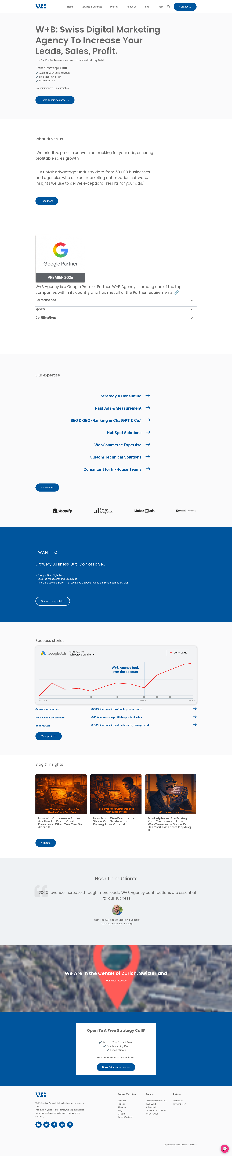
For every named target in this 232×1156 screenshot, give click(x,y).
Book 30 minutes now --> (55, 100)
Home (70, 6)
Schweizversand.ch (47, 709)
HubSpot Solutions (124, 432)
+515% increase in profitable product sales (116, 717)
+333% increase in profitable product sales (116, 709)
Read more (47, 201)
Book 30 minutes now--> (116, 1067)
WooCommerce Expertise (118, 445)
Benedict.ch (42, 725)
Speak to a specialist (52, 601)
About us (122, 1107)
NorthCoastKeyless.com (50, 717)
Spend (40, 309)
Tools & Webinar (125, 1117)
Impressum (178, 1100)
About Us (131, 6)
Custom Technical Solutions (116, 457)
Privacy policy (179, 1104)
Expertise (122, 1100)
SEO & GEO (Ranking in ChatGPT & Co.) (106, 420)
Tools (160, 6)
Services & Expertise (91, 6)
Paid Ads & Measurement (118, 408)
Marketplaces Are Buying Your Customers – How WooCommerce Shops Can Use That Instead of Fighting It (169, 824)
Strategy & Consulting (121, 396)
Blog (146, 6)
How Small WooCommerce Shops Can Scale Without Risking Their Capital (114, 821)
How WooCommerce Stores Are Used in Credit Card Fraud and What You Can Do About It (60, 822)
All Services (47, 487)
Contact (121, 1114)
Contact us (185, 6)
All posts (45, 842)
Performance (45, 300)
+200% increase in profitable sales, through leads (120, 725)
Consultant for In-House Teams (113, 469)
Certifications (46, 318)
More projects (48, 736)
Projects (114, 6)
